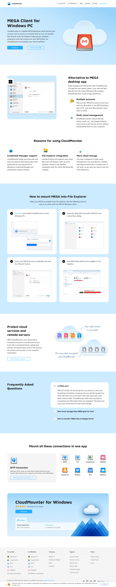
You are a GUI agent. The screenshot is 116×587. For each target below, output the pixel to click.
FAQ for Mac (73, 563)
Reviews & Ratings (54, 560)
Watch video (34, 47)
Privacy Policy (95, 556)
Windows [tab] (22, 520)
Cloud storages (74, 556)
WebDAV (12, 570)
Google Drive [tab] (90, 462)
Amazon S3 (13, 556)
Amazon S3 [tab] (65, 475)
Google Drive (14, 560)
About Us (52, 556)
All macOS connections (14, 573)
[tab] (80, 385)
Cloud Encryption (75, 569)
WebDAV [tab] (103, 462)
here (96, 583)
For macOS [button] (61, 3)
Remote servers (74, 560)
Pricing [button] (94, 3)
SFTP (11, 563)
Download (19, 213)
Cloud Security (74, 572)
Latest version (49, 525)
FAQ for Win (73, 566)
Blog (81, 3)
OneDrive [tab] (103, 475)
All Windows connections (36, 573)
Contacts (87, 3)
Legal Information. (49, 580)
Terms (92, 563)
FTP (11, 567)
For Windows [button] (72, 3)
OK (104, 584)
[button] (80, 385)
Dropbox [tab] (77, 475)
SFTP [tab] (65, 462)
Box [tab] (90, 475)
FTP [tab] (77, 462)
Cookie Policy (95, 560)
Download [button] (103, 3)
